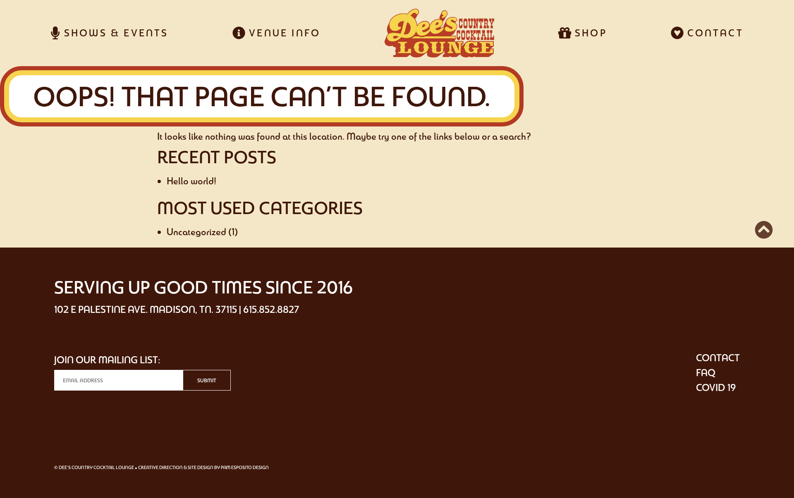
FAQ (705, 373)
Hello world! (191, 181)
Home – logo (439, 33)
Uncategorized (196, 232)
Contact (714, 33)
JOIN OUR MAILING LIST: (107, 360)
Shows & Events (114, 33)
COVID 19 (716, 387)
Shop (589, 33)
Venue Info (282, 33)
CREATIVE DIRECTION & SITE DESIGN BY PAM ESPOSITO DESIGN (203, 467)
